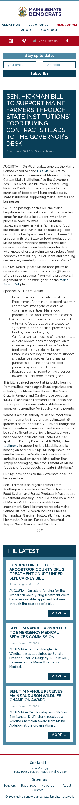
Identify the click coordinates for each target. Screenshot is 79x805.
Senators (11, 25)
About (27, 30)
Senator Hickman (45, 151)
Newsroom (67, 25)
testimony (10, 445)
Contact (49, 30)
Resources (38, 25)
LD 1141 (42, 171)
